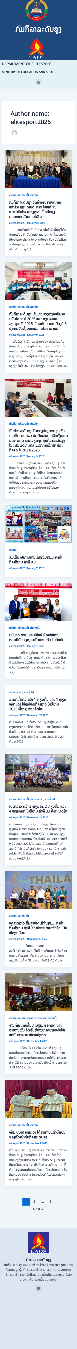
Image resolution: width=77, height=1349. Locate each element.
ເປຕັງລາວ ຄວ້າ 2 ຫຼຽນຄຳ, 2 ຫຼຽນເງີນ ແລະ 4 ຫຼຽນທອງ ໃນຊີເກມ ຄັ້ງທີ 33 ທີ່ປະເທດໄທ (38, 808)
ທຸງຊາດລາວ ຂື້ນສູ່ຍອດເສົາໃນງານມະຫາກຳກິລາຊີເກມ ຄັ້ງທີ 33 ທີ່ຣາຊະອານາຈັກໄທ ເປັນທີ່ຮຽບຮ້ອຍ (38, 928)
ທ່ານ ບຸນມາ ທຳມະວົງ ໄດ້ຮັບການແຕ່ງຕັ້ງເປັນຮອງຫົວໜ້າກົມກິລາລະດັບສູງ (37, 1134)
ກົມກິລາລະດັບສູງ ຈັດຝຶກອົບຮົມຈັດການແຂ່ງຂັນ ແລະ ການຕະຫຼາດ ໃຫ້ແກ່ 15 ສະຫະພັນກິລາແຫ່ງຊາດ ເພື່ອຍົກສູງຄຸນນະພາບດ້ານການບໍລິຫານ (35, 209)
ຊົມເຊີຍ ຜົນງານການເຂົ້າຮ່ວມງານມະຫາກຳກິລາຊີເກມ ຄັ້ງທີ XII (35, 559)
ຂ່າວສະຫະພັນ (15, 692)
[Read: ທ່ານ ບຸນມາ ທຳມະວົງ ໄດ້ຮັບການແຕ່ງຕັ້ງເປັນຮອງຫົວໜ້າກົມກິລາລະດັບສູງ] (39, 1098)
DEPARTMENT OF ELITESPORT (27, 64)
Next (38, 1208)
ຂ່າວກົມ (34, 195)
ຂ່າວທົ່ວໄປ (35, 628)
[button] (39, 82)
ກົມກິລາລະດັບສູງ (39, 29)
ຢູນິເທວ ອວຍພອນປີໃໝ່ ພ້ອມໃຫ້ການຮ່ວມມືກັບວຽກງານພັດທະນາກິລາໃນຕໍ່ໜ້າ (36, 637)
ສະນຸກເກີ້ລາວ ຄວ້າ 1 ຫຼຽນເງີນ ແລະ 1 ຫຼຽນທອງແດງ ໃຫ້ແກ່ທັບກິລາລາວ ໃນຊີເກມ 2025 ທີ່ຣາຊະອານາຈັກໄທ (37, 704)
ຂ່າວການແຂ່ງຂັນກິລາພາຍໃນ (22, 1018)
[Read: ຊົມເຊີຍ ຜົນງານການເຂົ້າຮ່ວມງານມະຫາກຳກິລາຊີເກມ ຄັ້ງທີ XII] (39, 523)
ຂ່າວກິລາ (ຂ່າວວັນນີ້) (19, 195)
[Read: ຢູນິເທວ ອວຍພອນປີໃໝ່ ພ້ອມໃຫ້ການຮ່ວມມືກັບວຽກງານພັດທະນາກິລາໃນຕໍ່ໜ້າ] (39, 601)
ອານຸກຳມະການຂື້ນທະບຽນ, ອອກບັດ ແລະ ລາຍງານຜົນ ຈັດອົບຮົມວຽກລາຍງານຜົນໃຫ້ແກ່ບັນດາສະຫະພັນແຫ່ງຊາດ (37, 1030)
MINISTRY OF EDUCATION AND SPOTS (28, 71)
